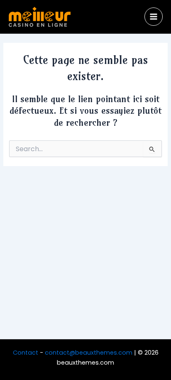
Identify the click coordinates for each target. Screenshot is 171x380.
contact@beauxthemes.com (88, 352)
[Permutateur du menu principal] (153, 16)
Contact (25, 352)
